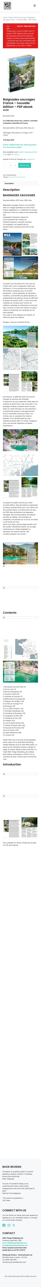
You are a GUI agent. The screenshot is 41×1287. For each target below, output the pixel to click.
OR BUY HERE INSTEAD (26, 26)
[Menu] (35, 5)
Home (5, 17)
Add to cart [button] (20, 909)
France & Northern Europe (17, 17)
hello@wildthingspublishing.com (15, 1245)
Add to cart (24, 165)
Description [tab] (9, 183)
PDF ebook (15, 154)
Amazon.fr (31, 159)
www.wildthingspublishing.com (14, 1243)
